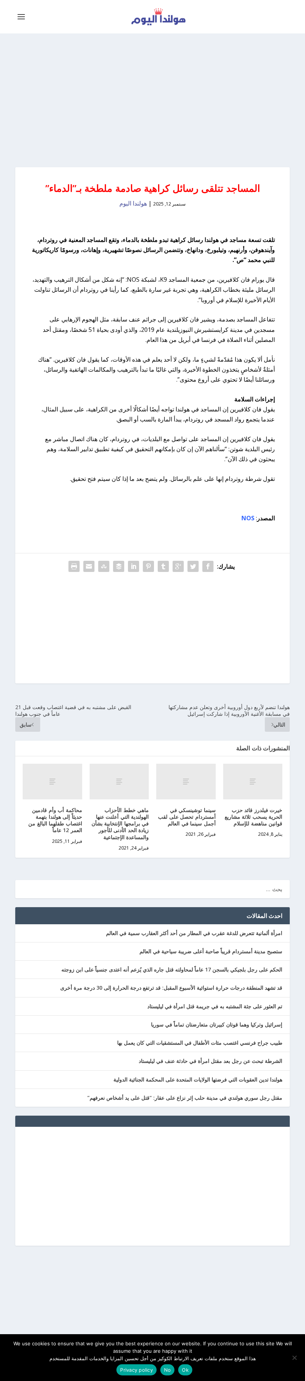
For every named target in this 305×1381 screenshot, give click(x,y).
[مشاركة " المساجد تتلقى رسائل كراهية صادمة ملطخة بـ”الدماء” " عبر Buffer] (118, 566)
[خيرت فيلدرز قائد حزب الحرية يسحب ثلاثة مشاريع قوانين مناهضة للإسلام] (253, 781)
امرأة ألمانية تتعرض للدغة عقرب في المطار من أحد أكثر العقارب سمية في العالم (194, 933)
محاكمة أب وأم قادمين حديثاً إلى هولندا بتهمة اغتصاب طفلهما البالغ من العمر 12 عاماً (55, 820)
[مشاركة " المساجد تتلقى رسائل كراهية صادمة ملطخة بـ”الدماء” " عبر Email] (88, 566)
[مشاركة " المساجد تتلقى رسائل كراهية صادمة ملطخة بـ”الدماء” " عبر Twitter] (193, 566)
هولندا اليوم (133, 203)
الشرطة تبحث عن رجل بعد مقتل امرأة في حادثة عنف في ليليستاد (210, 1060)
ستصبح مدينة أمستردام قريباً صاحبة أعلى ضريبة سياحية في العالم (210, 951)
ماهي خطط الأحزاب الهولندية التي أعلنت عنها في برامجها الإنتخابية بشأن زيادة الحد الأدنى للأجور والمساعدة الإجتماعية (120, 823)
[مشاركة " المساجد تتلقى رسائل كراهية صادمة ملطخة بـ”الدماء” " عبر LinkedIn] (133, 566)
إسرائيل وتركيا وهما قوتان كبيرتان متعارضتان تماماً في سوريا (216, 1024)
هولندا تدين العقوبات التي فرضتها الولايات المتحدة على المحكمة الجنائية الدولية (197, 1079)
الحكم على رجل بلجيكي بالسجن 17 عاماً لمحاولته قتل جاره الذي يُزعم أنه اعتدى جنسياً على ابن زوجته (171, 969)
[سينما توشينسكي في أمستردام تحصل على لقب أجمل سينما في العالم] (186, 781)
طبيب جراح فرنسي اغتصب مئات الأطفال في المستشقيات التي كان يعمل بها (199, 1042)
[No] (294, 1357)
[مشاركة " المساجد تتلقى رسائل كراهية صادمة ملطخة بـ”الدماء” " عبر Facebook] (207, 566)
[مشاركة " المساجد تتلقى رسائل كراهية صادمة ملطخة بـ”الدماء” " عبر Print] (74, 566)
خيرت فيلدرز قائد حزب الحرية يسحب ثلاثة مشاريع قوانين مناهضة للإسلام (254, 816)
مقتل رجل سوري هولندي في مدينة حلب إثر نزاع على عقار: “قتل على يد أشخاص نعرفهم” (184, 1097)
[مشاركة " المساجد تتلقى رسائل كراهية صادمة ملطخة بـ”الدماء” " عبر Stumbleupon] (103, 566)
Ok (185, 1370)
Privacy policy (136, 1370)
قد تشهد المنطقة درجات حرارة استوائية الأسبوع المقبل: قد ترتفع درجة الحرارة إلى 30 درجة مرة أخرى (171, 987)
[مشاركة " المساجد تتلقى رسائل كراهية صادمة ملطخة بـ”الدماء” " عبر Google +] (178, 566)
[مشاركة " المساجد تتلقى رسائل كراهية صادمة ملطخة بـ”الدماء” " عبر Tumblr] (163, 566)
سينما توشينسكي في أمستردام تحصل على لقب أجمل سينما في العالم (187, 816)
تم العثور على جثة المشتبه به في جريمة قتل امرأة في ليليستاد (214, 1006)
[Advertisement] (152, 100)
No (167, 1370)
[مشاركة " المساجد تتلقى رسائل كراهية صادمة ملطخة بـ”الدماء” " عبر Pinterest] (148, 566)
